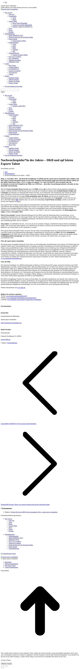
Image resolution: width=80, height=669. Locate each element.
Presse (10, 529)
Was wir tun (8, 519)
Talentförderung (10, 534)
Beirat (10, 524)
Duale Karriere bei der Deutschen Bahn (21, 545)
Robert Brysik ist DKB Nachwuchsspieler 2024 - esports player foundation (34, 512)
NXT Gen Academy (15, 541)
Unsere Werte (13, 526)
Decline (4, 663)
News (10, 527)
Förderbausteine (13, 536)
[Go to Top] (40, 650)
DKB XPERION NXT (16, 538)
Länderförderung (14, 548)
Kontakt (11, 531)
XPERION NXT (14, 540)
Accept (9, 663)
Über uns (11, 520)
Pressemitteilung (12, 343)
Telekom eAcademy (15, 543)
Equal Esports (13, 547)
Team (10, 522)
